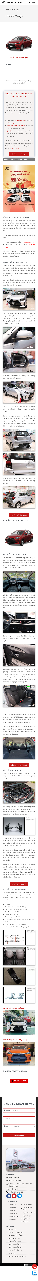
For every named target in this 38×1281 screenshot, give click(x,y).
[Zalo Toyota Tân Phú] (19, 1196)
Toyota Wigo (15, 10)
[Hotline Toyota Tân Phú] (34, 1266)
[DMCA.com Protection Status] (28, 1265)
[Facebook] (8, 1196)
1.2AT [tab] (8, 64)
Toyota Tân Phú (13, 1177)
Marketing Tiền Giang (17, 1265)
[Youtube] (14, 1196)
